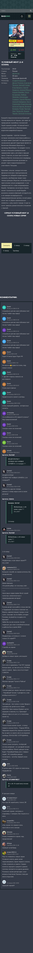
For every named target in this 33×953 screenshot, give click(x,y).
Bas (5, 16)
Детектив (15, 74)
